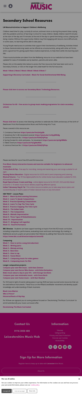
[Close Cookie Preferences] (79, 379)
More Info (32, 391)
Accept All (6, 391)
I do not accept (19, 391)
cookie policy (35, 385)
